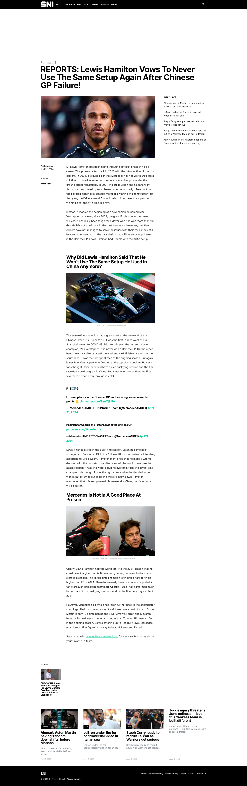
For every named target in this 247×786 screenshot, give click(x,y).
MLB (86, 4)
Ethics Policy (171, 773)
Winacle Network (73, 779)
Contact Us (201, 773)
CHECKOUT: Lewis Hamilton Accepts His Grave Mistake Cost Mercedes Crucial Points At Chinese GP (51, 689)
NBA (79, 4)
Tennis (114, 4)
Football (105, 4)
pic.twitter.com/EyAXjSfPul (97, 401)
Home (144, 773)
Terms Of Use (186, 773)
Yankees (94, 4)
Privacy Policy (156, 773)
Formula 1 (70, 4)
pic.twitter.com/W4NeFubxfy (83, 429)
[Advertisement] (123, 34)
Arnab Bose (46, 183)
